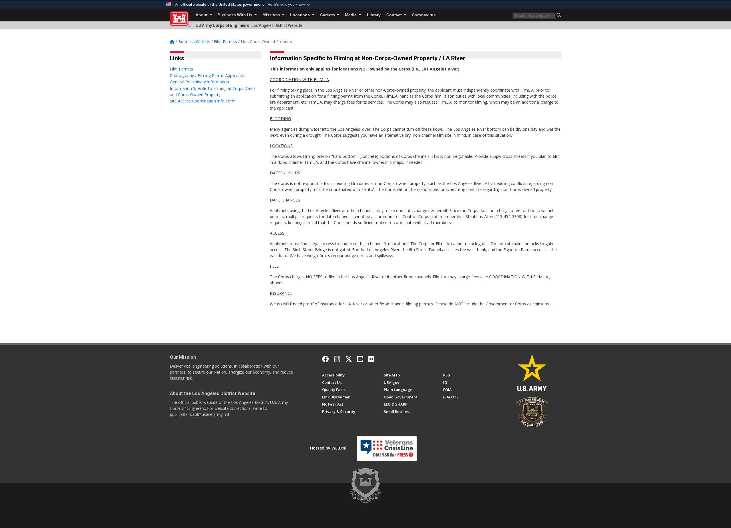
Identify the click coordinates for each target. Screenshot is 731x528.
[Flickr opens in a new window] (371, 359)
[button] (289, 4)
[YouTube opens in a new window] (360, 359)
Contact (394, 15)
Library (374, 15)
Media (351, 15)
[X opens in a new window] (348, 359)
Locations (300, 15)
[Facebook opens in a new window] (325, 359)
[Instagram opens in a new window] (337, 359)
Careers (328, 15)
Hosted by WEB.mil (329, 448)
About (202, 15)
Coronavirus (424, 15)
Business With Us (235, 15)
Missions (271, 15)
